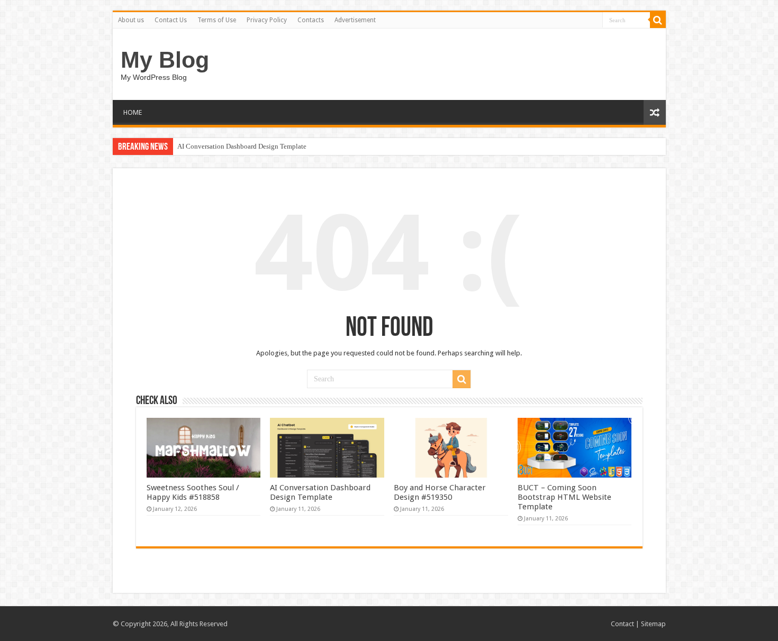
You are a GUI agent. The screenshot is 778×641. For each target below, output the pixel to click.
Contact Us (171, 20)
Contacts (310, 20)
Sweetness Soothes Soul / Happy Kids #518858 (193, 492)
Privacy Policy (267, 20)
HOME (132, 112)
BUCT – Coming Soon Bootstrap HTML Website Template (564, 497)
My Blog (165, 59)
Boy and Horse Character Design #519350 (440, 492)
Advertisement (355, 20)
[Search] (658, 20)
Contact (622, 624)
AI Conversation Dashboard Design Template (241, 146)
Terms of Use (216, 20)
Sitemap (653, 624)
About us (131, 20)
